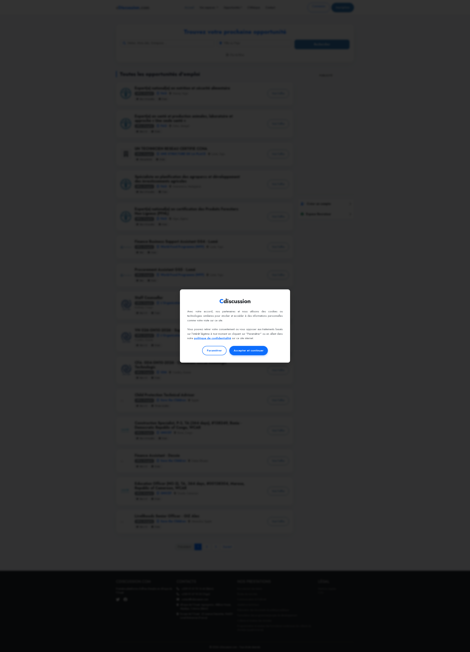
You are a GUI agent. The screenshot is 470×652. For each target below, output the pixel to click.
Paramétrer (214, 350)
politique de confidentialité (212, 338)
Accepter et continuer (248, 350)
